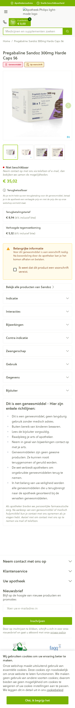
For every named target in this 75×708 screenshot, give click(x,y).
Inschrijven (37, 621)
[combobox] (33, 31)
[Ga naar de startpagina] (41, 12)
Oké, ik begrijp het (37, 700)
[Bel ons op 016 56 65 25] (5, 22)
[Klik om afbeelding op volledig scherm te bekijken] (37, 105)
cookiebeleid (55, 690)
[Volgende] (68, 105)
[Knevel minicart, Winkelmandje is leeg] (12, 22)
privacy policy (58, 632)
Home (6, 41)
